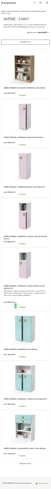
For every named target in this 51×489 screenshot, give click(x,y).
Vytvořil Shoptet (43, 483)
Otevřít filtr (25, 42)
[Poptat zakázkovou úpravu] (33, 27)
